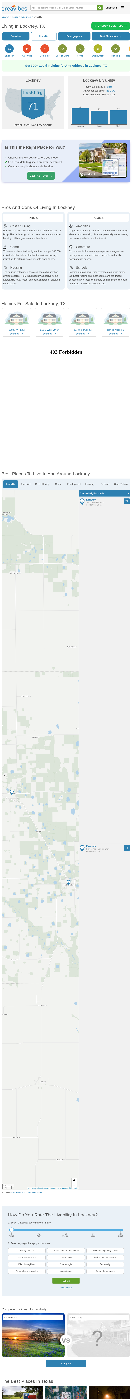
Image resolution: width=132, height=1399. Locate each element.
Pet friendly (105, 1264)
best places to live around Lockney (26, 1193)
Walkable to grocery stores (105, 1250)
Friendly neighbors (26, 1264)
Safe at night (66, 1264)
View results (66, 1287)
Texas (15, 17)
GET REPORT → (41, 175)
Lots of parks (66, 1257)
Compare (66, 1363)
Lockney (26, 17)
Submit (66, 1281)
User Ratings (121, 484)
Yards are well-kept (27, 1257)
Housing (89, 484)
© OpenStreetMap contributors (48, 1188)
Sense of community (105, 1271)
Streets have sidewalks (27, 1271)
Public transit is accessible (66, 1250)
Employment (74, 484)
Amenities (26, 484)
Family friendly (27, 1250)
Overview (16, 36)
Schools (105, 484)
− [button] (74, 1185)
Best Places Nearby (110, 36)
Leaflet (75, 1188)
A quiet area (65, 1271)
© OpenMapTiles (66, 1188)
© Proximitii (32, 1188)
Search (5, 17)
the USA (110, 90)
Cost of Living (42, 484)
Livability (110, 7)
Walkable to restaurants (105, 1257)
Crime (58, 484)
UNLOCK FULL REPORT (112, 26)
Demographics (74, 36)
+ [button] (74, 1180)
